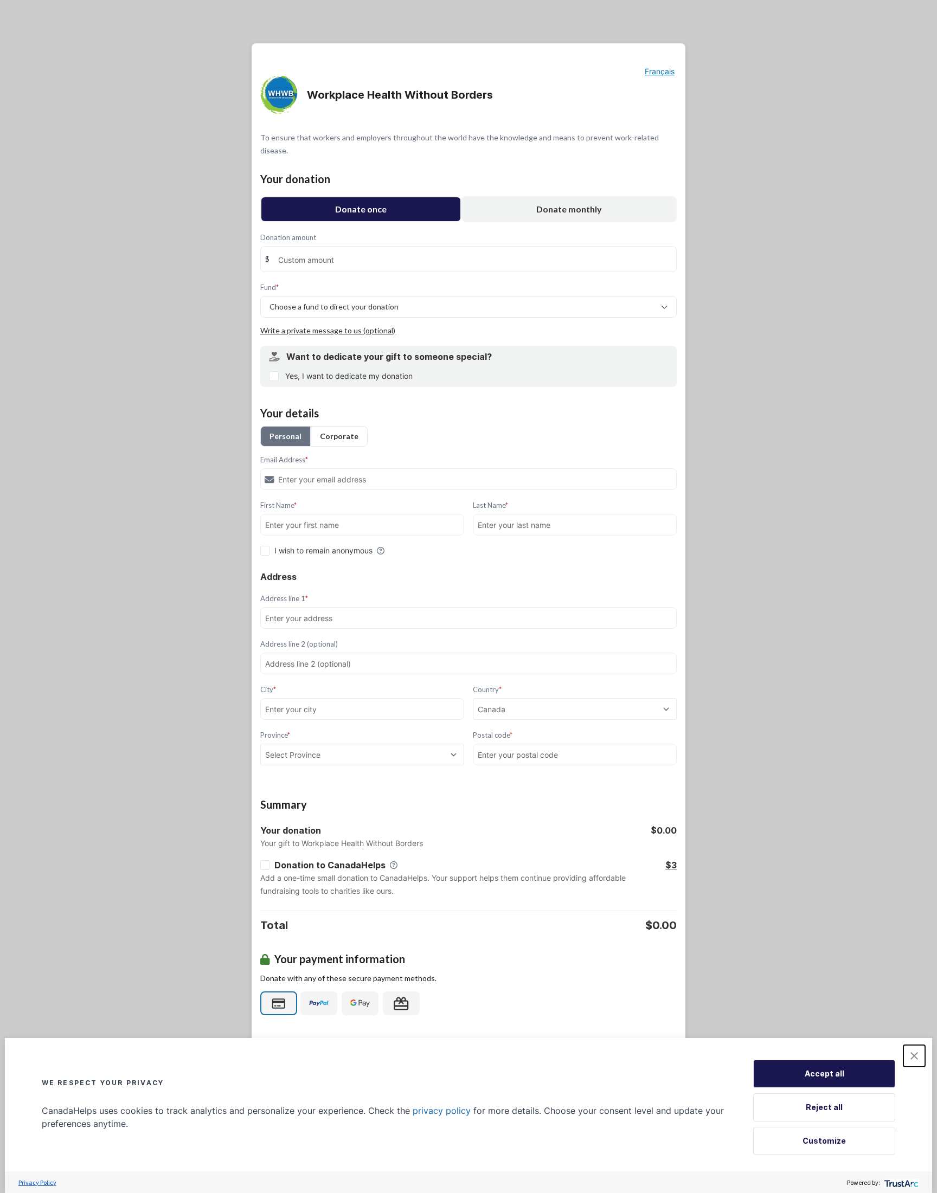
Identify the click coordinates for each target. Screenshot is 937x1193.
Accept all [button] (824, 1073)
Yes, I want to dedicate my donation (349, 376)
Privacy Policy (37, 1182)
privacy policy (442, 1110)
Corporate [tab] (339, 436)
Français (660, 71)
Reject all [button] (824, 1107)
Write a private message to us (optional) (327, 330)
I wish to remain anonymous (323, 550)
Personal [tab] (285, 436)
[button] (914, 1056)
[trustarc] (900, 1182)
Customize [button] (824, 1140)
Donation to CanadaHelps (330, 865)
